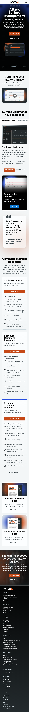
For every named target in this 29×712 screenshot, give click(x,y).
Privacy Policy (6, 697)
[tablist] (14, 121)
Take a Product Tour (9, 609)
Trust (4, 702)
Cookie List (5, 704)
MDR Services (7, 599)
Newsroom (6, 624)
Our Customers (7, 626)
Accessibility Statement (8, 706)
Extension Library (8, 661)
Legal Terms (6, 695)
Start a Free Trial (8, 607)
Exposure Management (10, 597)
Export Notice (6, 699)
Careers (5, 631)
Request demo (14, 33)
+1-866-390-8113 (8, 672)
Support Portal (7, 657)
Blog (4, 638)
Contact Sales (7, 613)
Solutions (5, 601)
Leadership (6, 622)
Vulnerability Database (9, 646)
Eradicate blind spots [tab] (8, 121)
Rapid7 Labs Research (9, 644)
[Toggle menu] (26, 2)
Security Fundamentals (10, 648)
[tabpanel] (14, 144)
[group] (14, 66)
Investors (5, 629)
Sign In (5, 655)
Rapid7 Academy (8, 663)
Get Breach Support (9, 611)
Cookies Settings (7, 708)
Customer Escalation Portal (11, 665)
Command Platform (9, 595)
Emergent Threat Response (11, 640)
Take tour (15, 206)
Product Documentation (10, 659)
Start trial (14, 291)
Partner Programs (8, 627)
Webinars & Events (8, 642)
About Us (6, 620)
